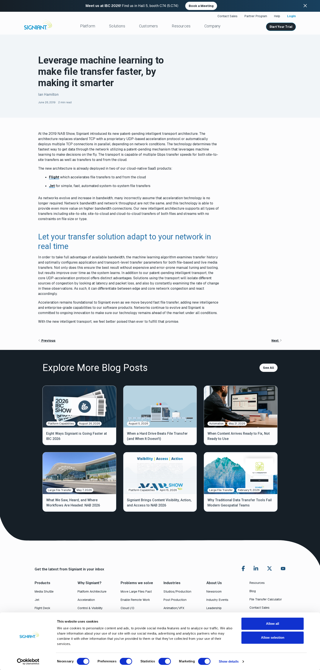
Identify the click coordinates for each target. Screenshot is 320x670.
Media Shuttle (44, 591)
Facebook (243, 568)
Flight (54, 177)
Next (275, 341)
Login (291, 16)
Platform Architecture (91, 591)
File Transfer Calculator (265, 599)
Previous (48, 341)
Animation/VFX (173, 608)
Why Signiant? (89, 583)
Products (42, 583)
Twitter (269, 568)
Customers (148, 26)
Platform (87, 26)
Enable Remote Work (135, 600)
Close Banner (305, 5)
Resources (181, 26)
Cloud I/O (127, 608)
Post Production (175, 600)
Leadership (214, 608)
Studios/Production (177, 591)
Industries (171, 583)
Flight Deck (42, 608)
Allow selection (272, 637)
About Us (214, 583)
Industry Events (217, 600)
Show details (229, 661)
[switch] (126, 661)
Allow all (272, 623)
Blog (252, 591)
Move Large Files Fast (136, 591)
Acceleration (86, 600)
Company (212, 26)
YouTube (283, 569)
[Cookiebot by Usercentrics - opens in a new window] (28, 661)
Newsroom (214, 591)
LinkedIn (256, 568)
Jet (52, 186)
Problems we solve (137, 583)
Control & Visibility (90, 608)
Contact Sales (227, 16)
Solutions (117, 26)
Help (277, 16)
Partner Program (255, 16)
